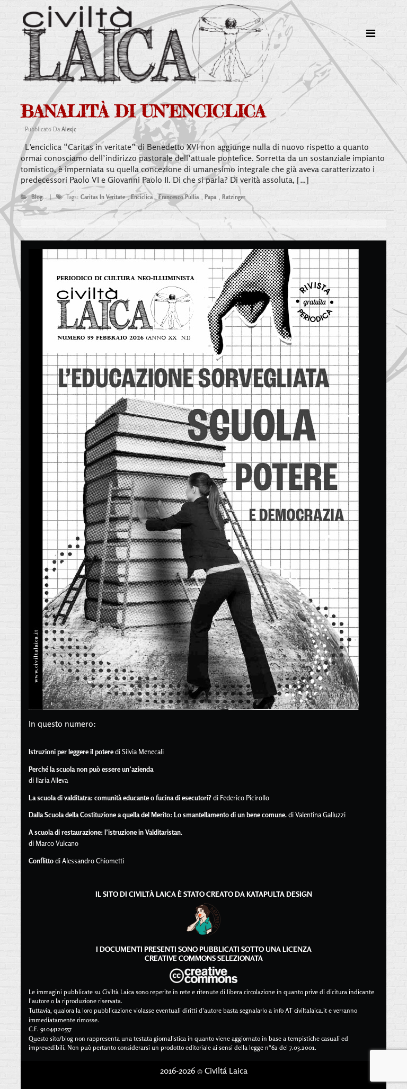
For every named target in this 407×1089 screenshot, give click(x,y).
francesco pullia (178, 197)
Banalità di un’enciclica (143, 111)
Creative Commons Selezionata (204, 957)
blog (36, 197)
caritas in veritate (103, 197)
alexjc (68, 129)
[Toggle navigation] (370, 33)
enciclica (142, 197)
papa (210, 197)
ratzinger (233, 197)
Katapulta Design (279, 893)
